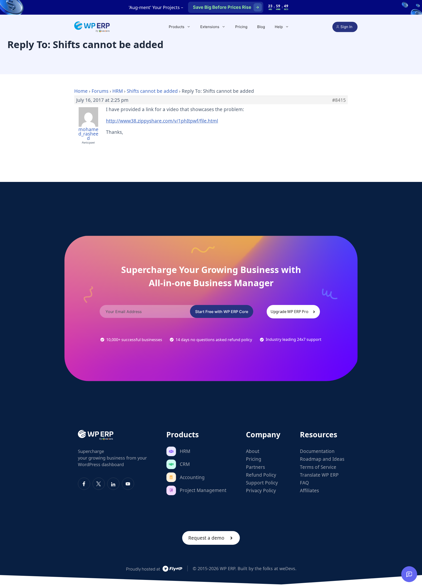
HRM (117, 91)
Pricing (241, 26)
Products (176, 26)
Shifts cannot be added (152, 91)
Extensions (209, 26)
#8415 (339, 100)
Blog (261, 26)
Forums (100, 91)
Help (279, 26)
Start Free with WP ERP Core (221, 311)
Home (81, 91)
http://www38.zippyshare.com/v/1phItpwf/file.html (162, 121)
